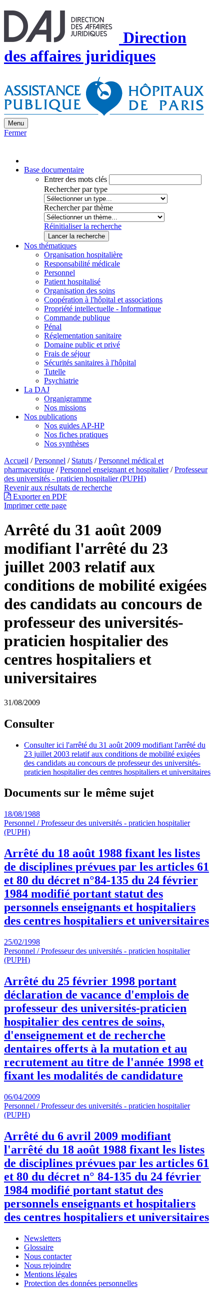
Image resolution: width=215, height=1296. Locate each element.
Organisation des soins (79, 290)
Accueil (16, 460)
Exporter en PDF (39, 496)
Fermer (15, 132)
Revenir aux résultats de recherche (58, 487)
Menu (16, 123)
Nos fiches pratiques (76, 434)
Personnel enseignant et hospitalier (114, 469)
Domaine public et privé (82, 344)
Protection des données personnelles (81, 1283)
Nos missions (65, 407)
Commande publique (77, 317)
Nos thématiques (50, 245)
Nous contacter (48, 1256)
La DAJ (37, 389)
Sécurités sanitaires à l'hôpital (90, 362)
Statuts (82, 460)
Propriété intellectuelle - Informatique (102, 308)
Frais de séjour (67, 353)
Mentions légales (50, 1274)
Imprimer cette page (35, 505)
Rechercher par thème (78, 207)
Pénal (53, 326)
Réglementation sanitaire (83, 335)
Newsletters (42, 1238)
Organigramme (68, 398)
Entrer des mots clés (75, 179)
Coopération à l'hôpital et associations (103, 299)
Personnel (59, 272)
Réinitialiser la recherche (83, 226)
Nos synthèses (66, 443)
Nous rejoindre (47, 1265)
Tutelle (55, 371)
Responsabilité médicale (82, 263)
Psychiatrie (61, 380)
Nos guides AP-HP (74, 425)
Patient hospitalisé (72, 281)
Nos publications (50, 416)
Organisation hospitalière (83, 254)
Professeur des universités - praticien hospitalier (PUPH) (106, 474)
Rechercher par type (76, 189)
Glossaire (39, 1247)
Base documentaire (54, 169)
